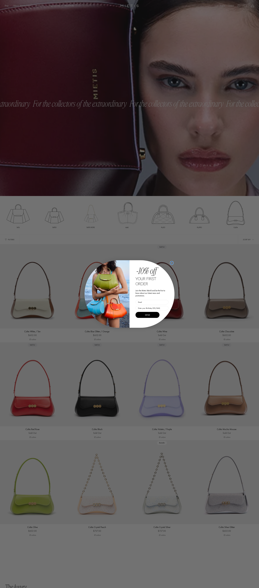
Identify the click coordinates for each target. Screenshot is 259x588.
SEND (147, 315)
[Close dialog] (171, 262)
